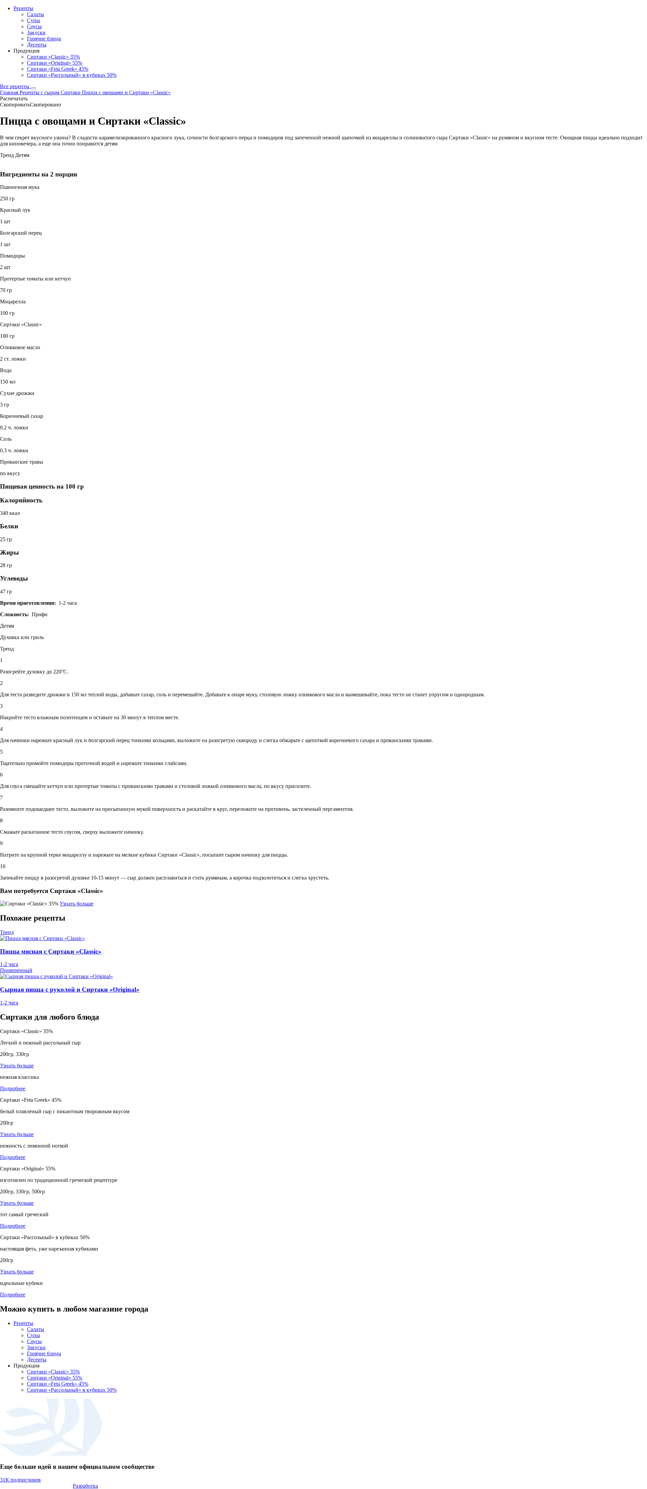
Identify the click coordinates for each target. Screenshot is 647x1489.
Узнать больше (76, 903)
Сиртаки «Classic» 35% (53, 57)
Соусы (34, 26)
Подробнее (12, 1088)
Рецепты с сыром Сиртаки (51, 92)
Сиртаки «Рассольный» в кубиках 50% (72, 75)
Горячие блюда (44, 38)
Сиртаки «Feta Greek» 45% (57, 69)
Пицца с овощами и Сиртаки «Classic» (126, 92)
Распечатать (14, 98)
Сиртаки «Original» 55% (54, 63)
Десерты (37, 44)
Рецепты (23, 8)
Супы (33, 20)
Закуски (36, 32)
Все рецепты (15, 86)
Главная (10, 92)
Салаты (35, 14)
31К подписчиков (20, 1480)
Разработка (85, 1486)
